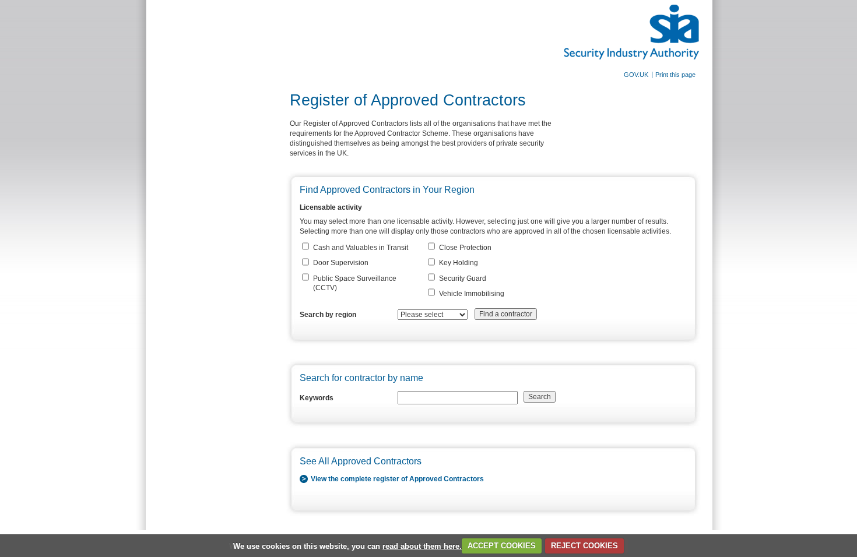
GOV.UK (636, 75)
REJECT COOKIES (584, 545)
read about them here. (422, 545)
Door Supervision (340, 263)
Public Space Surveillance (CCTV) (354, 283)
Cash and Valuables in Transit (360, 248)
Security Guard (462, 278)
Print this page (675, 75)
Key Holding (458, 263)
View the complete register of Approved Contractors (397, 479)
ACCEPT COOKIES (502, 545)
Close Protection (465, 248)
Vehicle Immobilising (471, 294)
